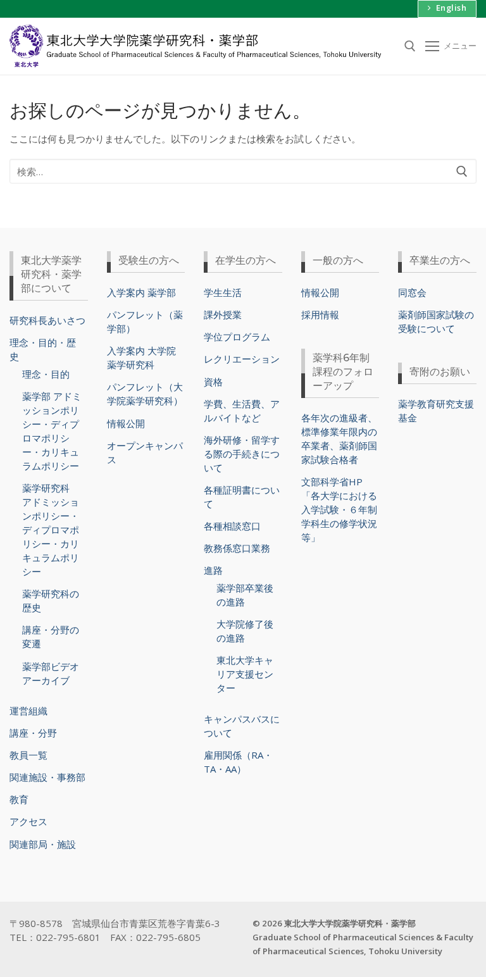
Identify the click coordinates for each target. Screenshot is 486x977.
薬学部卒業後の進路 (244, 595)
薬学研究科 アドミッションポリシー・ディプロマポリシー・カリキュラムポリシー (50, 530)
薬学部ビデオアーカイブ (50, 673)
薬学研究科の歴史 (50, 600)
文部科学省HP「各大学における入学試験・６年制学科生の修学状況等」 (339, 509)
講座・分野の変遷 (50, 636)
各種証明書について (242, 496)
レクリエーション (242, 358)
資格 (213, 381)
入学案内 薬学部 (141, 292)
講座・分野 (33, 732)
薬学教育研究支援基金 (436, 410)
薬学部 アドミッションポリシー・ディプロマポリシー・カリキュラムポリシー (52, 431)
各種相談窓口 (232, 526)
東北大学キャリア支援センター (244, 674)
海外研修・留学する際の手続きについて (242, 453)
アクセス (28, 821)
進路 (213, 570)
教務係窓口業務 (237, 548)
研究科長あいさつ (47, 320)
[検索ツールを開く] (410, 46)
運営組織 (28, 710)
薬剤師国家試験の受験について (436, 321)
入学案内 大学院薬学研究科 (141, 357)
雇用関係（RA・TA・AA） (238, 762)
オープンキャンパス (145, 452)
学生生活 (223, 292)
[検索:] (243, 171)
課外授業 (223, 314)
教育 (18, 799)
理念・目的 (46, 374)
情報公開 (126, 423)
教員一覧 (28, 755)
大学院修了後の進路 (244, 631)
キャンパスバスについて (242, 726)
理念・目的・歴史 (42, 349)
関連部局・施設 (42, 844)
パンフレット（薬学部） (145, 321)
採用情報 (320, 314)
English (449, 7)
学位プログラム (237, 336)
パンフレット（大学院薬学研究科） (145, 393)
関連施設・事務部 (47, 777)
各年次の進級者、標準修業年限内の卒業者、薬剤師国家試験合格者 (339, 438)
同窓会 (412, 292)
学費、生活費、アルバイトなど (242, 410)
